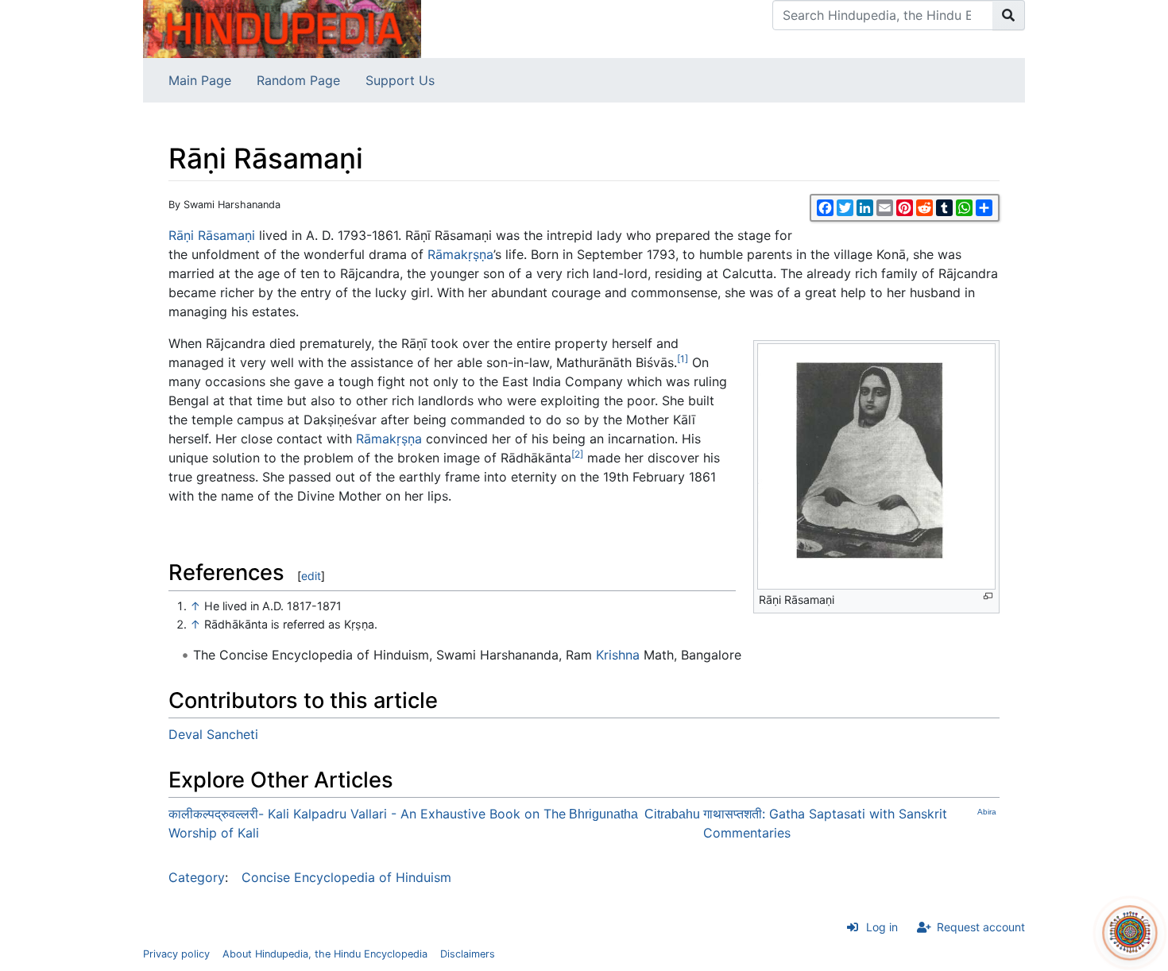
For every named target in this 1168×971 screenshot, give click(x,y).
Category (196, 877)
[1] (682, 359)
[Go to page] (1008, 15)
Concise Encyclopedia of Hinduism (346, 877)
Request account (981, 927)
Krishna (618, 655)
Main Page (199, 80)
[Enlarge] (988, 596)
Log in (882, 927)
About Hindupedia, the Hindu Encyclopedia (324, 954)
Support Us (400, 80)
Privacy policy (176, 954)
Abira (986, 811)
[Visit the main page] (282, 28)
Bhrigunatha (603, 814)
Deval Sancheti (213, 734)
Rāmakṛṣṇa (460, 254)
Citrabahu (672, 814)
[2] (577, 454)
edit (311, 575)
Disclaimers (467, 954)
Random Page (298, 80)
